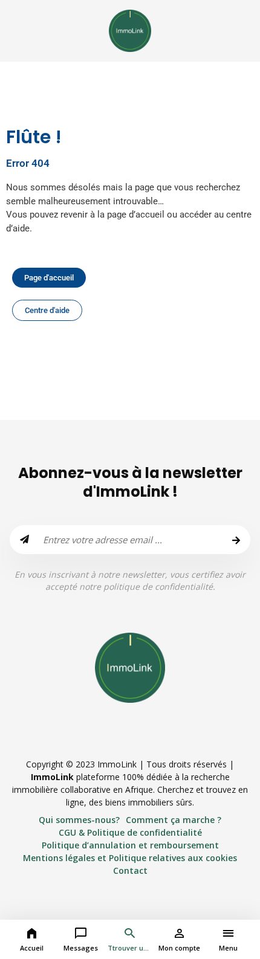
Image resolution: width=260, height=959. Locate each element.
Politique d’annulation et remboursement (130, 845)
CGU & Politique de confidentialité (130, 832)
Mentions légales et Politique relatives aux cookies (130, 858)
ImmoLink (52, 777)
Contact (130, 870)
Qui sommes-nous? (79, 819)
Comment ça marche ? (173, 819)
